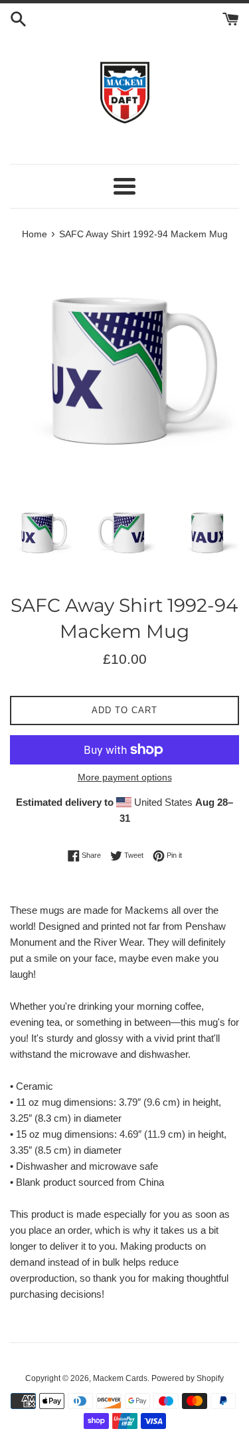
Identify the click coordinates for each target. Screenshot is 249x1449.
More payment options (125, 777)
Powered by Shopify (187, 1378)
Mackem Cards (120, 1378)
